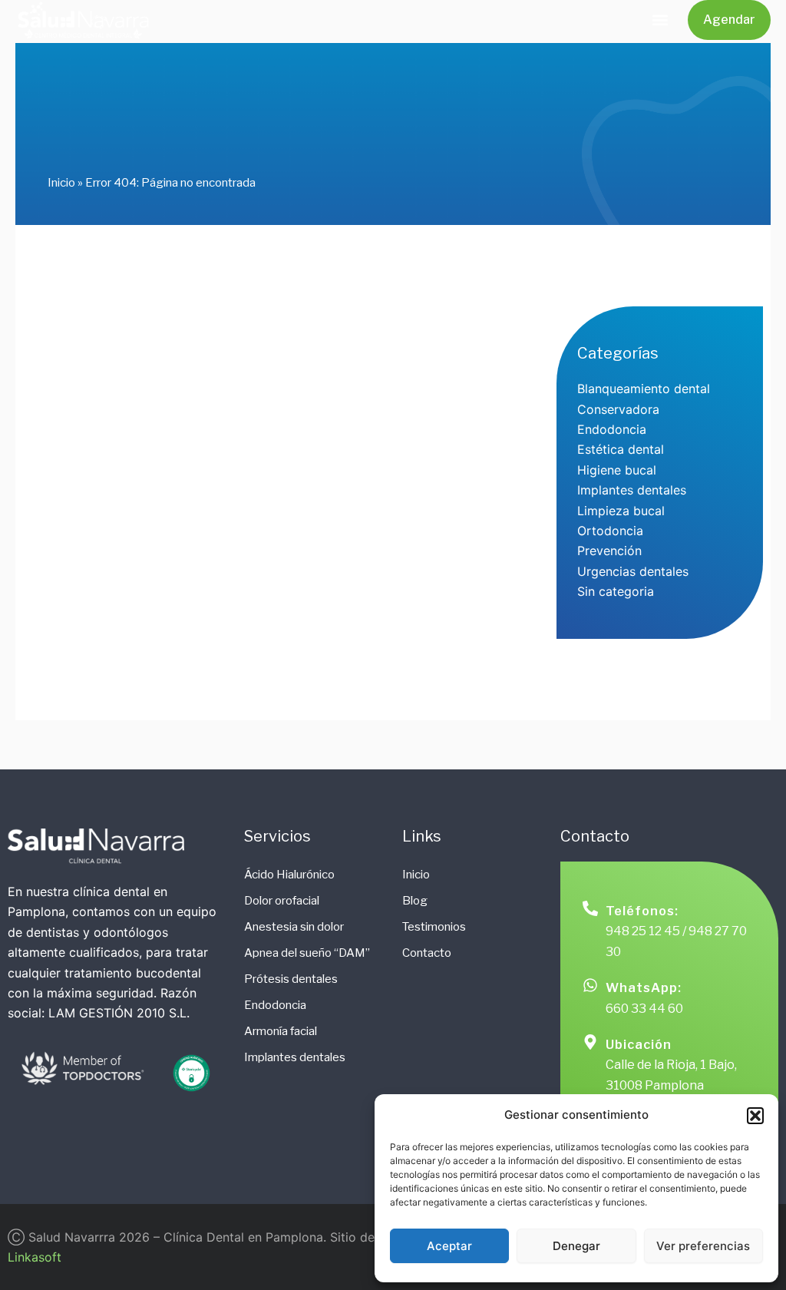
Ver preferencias (703, 1246)
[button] (755, 1115)
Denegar (576, 1246)
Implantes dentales (294, 1057)
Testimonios (434, 927)
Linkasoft (34, 1257)
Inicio (61, 183)
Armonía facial (280, 1031)
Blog (415, 901)
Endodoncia (275, 1005)
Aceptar (449, 1246)
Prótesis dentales (291, 979)
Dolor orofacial (281, 901)
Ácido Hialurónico (289, 875)
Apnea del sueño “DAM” (307, 953)
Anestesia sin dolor (294, 927)
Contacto (426, 953)
